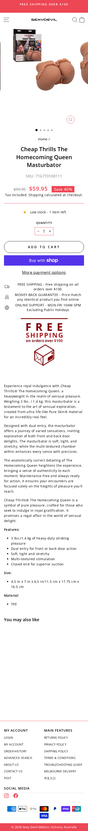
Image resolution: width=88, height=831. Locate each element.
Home (43, 139)
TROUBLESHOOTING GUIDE (63, 765)
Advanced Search (18, 758)
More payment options (44, 272)
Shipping (36, 195)
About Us (11, 765)
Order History (15, 751)
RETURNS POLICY (56, 738)
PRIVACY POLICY (55, 744)
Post (7, 778)
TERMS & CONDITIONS (60, 758)
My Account (13, 744)
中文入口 (50, 778)
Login (8, 738)
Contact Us (13, 771)
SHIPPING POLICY (56, 751)
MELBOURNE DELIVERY (60, 771)
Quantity (44, 223)
